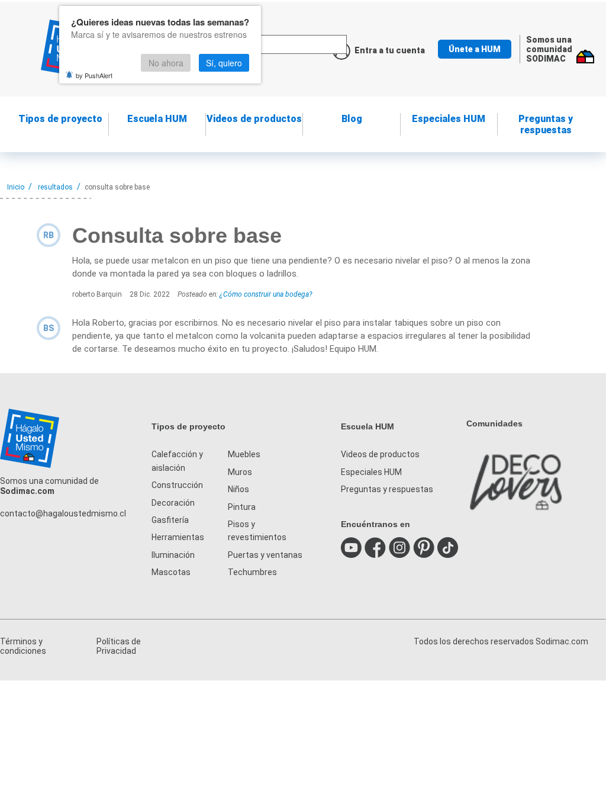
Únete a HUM (475, 49)
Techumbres (252, 572)
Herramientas (178, 537)
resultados (55, 187)
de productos (254, 118)
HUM (157, 118)
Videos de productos (380, 454)
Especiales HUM (448, 118)
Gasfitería (170, 520)
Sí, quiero (224, 63)
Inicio (15, 187)
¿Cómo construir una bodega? (266, 294)
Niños (238, 489)
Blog (351, 118)
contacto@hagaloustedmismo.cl (63, 513)
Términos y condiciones (23, 646)
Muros (240, 472)
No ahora (166, 63)
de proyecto (60, 118)
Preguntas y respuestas (545, 124)
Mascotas (171, 572)
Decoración (173, 503)
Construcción (177, 485)
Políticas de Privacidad (118, 646)
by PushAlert (94, 75)
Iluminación (173, 555)
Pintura (242, 507)
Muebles (244, 454)
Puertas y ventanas (265, 555)
